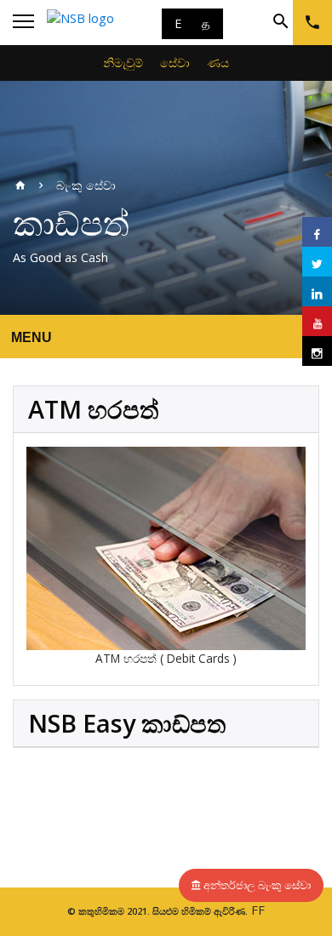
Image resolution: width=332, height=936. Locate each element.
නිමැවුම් (123, 62)
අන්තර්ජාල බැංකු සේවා (257, 885)
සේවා (175, 62)
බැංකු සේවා (86, 185)
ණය (218, 62)
